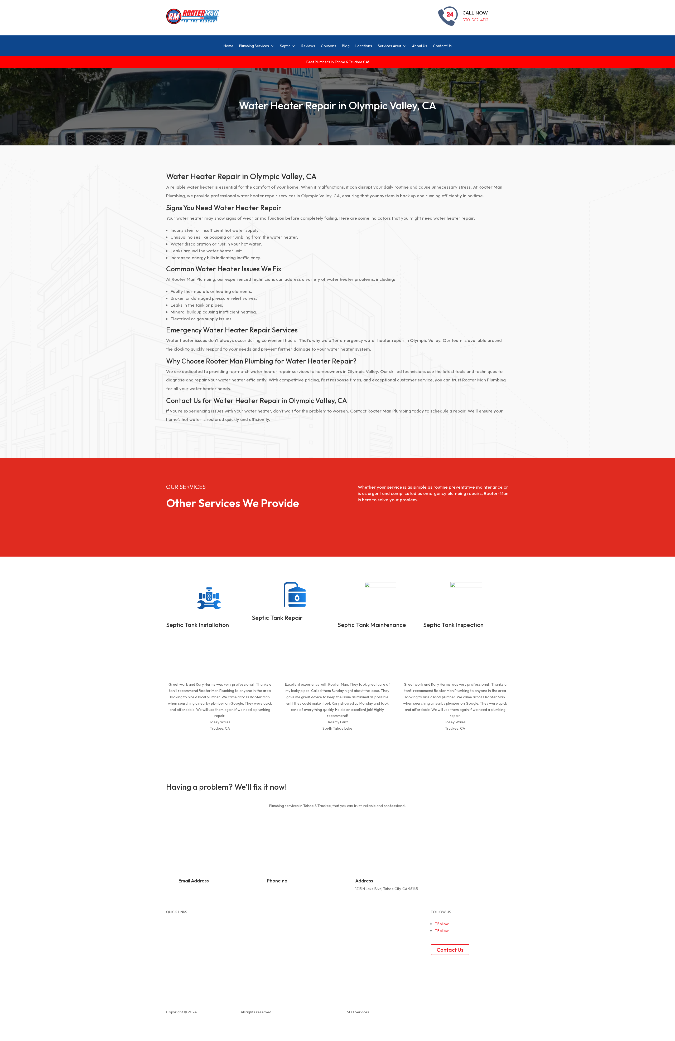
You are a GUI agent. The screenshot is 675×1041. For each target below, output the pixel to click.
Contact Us (442, 45)
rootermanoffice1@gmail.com (203, 888)
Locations (363, 45)
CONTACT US (188, 822)
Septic (285, 45)
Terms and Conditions (361, 924)
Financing (262, 943)
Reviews (308, 45)
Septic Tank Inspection (453, 624)
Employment (353, 930)
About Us (419, 45)
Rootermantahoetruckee (218, 1012)
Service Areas (266, 918)
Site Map (350, 912)
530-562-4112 (475, 19)
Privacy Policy (354, 918)
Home (228, 45)
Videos (260, 937)
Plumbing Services (254, 45)
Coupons (328, 45)
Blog (346, 45)
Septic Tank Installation (197, 624)
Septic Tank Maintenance (372, 624)
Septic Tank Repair (277, 617)
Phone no (277, 881)
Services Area (389, 45)
